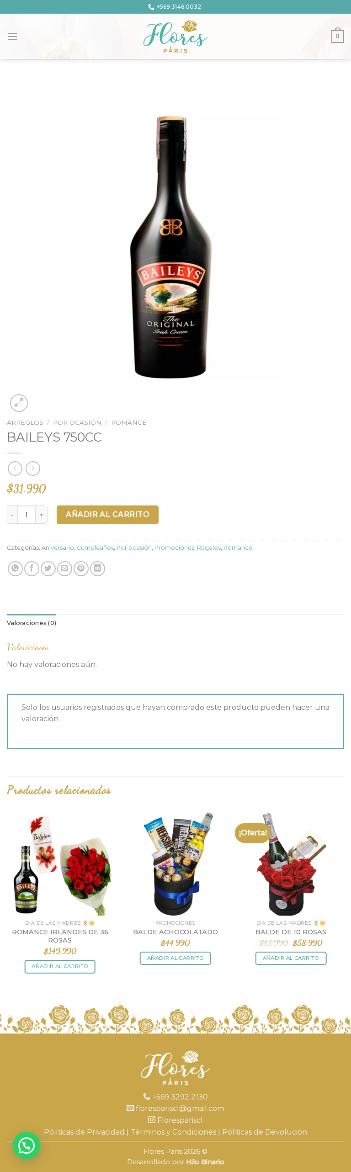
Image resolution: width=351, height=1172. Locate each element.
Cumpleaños (95, 547)
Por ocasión (77, 422)
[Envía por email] (64, 568)
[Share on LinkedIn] (97, 568)
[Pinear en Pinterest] (81, 568)
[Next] (344, 899)
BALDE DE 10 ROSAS (290, 932)
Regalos (209, 547)
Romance (129, 422)
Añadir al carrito (107, 514)
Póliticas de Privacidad (84, 1132)
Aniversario (58, 547)
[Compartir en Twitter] (48, 568)
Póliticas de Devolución (264, 1132)
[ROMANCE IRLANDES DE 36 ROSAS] (60, 862)
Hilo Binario (205, 1162)
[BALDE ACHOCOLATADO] (175, 862)
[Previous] (7, 899)
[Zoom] (19, 403)
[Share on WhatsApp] (15, 568)
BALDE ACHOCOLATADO (175, 932)
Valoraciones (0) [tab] (31, 623)
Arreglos (25, 422)
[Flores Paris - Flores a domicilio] (176, 36)
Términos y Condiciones (173, 1132)
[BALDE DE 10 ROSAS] (291, 862)
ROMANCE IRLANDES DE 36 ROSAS (60, 936)
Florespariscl (179, 1120)
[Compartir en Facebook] (31, 568)
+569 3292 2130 (179, 1097)
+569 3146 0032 (179, 6)
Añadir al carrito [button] (60, 966)
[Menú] (12, 36)
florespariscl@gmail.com (179, 1108)
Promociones (174, 547)
